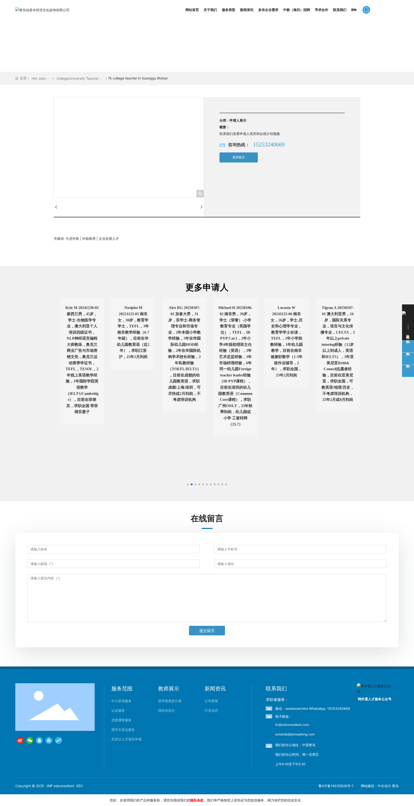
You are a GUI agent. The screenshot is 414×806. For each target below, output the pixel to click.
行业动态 (211, 710)
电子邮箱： (283, 716)
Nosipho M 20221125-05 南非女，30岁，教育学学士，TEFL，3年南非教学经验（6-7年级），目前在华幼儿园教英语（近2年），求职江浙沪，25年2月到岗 (130, 332)
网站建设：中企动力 (376, 786)
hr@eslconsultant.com (292, 725)
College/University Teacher (78, 78)
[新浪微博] (20, 740)
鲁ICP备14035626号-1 (336, 786)
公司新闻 (211, 701)
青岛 (395, 786)
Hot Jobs (39, 78)
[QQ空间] (48, 740)
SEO (79, 786)
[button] (188, 484)
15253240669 (269, 144)
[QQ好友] (39, 740)
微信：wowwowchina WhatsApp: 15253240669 (312, 708)
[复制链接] (58, 740)
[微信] (29, 740)
